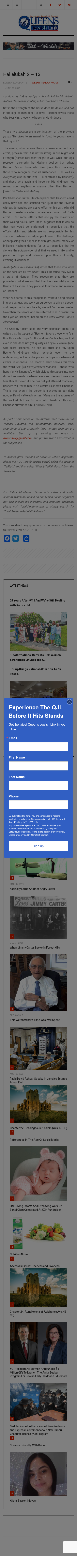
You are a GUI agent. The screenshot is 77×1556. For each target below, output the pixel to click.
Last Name (17, 776)
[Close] (69, 701)
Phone (14, 796)
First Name (17, 757)
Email (13, 738)
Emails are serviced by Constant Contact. (29, 834)
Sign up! (38, 846)
